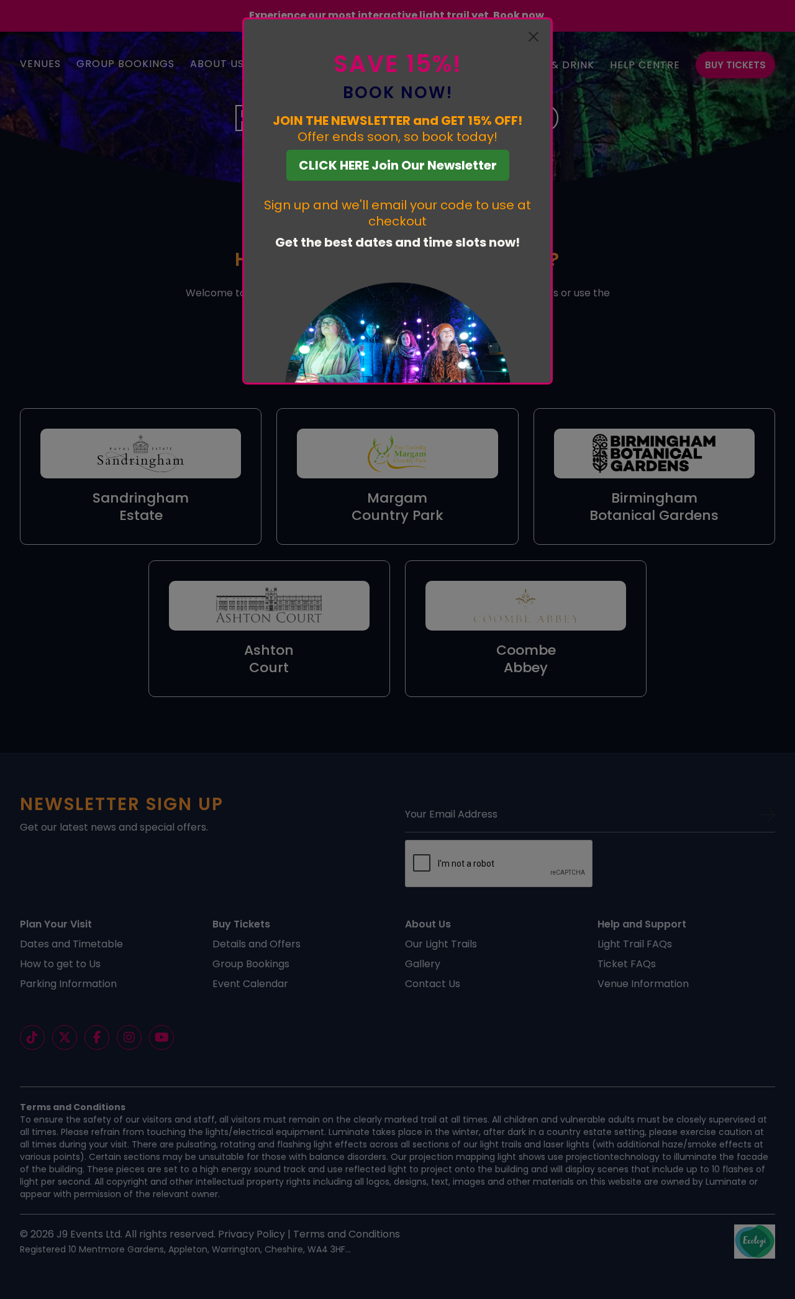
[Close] (533, 37)
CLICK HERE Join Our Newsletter (398, 165)
